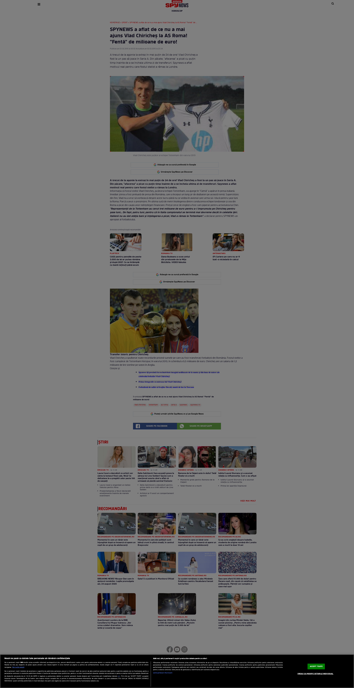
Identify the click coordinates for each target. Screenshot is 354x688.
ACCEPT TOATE (316, 666)
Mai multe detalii (18, 667)
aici (119, 676)
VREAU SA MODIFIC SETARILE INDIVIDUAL (315, 673)
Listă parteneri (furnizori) (162, 673)
